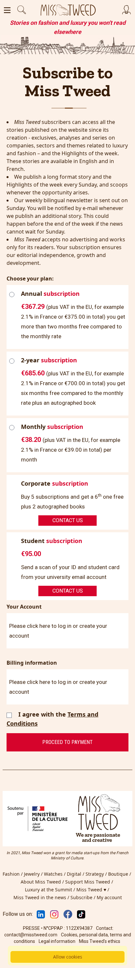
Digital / (76, 874)
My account (109, 897)
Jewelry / (34, 874)
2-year (49, 360)
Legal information (57, 941)
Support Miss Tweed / (89, 882)
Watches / (55, 874)
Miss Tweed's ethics (99, 941)
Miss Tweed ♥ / (93, 889)
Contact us (67, 520)
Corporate (54, 483)
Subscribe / (83, 897)
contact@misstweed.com (30, 934)
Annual (50, 293)
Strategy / (97, 874)
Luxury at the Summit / (50, 889)
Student (51, 541)
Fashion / (13, 874)
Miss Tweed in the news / (41, 897)
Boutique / (120, 874)
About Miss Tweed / (43, 882)
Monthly (52, 427)
